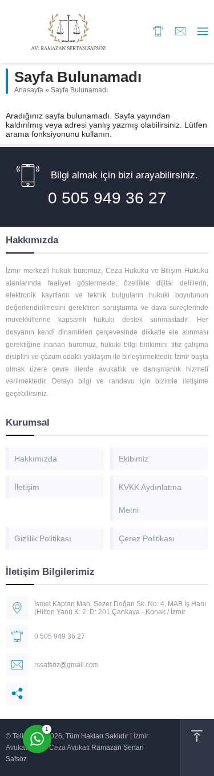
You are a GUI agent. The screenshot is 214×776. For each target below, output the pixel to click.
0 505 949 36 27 (107, 198)
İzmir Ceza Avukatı (61, 748)
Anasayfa (28, 90)
